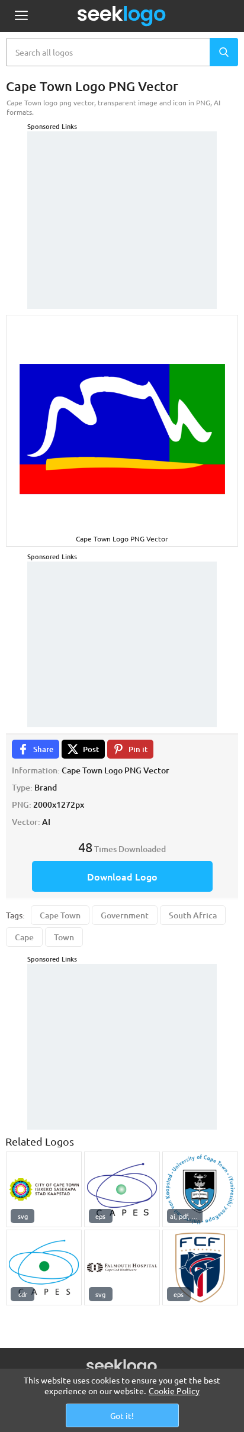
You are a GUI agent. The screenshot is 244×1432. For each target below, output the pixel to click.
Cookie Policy (174, 1390)
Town (64, 937)
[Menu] (21, 16)
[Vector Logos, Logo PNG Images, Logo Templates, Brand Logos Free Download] (122, 16)
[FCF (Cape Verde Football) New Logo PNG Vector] (200, 1267)
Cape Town (60, 915)
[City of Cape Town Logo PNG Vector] (44, 1189)
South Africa (193, 915)
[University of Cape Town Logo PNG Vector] (200, 1189)
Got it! (122, 1415)
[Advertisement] (122, 205)
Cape (24, 937)
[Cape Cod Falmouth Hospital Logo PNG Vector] (122, 1267)
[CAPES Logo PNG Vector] (122, 1189)
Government (125, 915)
